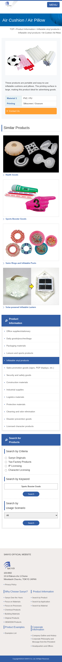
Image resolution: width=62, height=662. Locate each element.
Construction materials (17, 382)
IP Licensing (15, 466)
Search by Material (40, 606)
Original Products (12, 618)
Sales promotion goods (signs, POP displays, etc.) (30, 368)
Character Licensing (19, 470)
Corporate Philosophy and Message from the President (43, 640)
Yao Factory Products (19, 462)
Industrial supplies (15, 389)
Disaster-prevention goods (19, 419)
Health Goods (11, 175)
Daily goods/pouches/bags (19, 338)
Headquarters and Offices (42, 646)
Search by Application (41, 602)
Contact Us (14, 111)
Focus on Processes (13, 606)
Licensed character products (20, 426)
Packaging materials (16, 345)
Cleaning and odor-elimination (20, 411)
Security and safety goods (18, 375)
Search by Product (39, 598)
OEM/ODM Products (13, 622)
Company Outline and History (44, 636)
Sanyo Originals (17, 458)
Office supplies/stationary (18, 331)
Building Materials (12, 614)
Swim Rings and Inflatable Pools (20, 263)
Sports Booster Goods (15, 219)
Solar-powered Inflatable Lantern (20, 307)
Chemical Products (12, 610)
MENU (53, 4)
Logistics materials (15, 397)
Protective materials (15, 404)
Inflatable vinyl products (48, 29)
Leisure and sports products (19, 353)
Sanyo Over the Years (14, 598)
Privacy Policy (10, 585)
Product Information (25, 29)
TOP (12, 29)
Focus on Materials (12, 602)
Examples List (10, 633)
